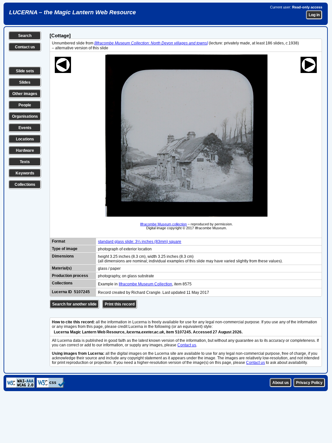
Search (24, 35)
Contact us (25, 47)
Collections (25, 184)
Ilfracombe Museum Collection (145, 284)
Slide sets (25, 71)
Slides (24, 82)
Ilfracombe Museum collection (163, 224)
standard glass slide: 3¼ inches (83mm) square (139, 241)
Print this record (120, 304)
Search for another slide (74, 304)
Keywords (25, 173)
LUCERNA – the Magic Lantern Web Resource (72, 12)
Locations (25, 139)
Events (24, 128)
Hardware (25, 150)
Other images (24, 93)
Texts (25, 162)
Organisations (25, 116)
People (24, 105)
